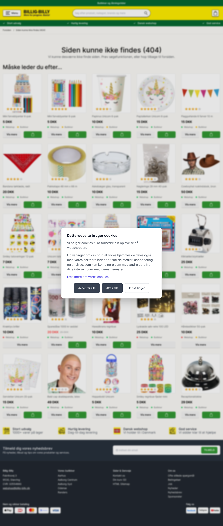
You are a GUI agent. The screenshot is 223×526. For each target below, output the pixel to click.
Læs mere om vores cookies (88, 277)
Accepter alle (86, 288)
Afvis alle (112, 288)
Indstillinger (137, 288)
